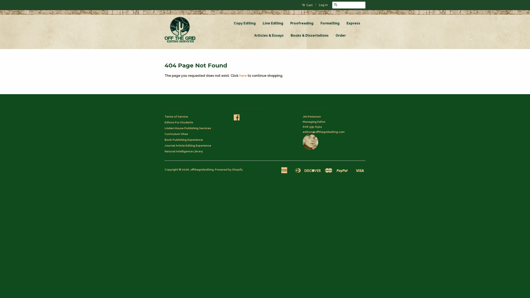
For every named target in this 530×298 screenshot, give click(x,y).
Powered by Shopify (229, 169)
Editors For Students (179, 122)
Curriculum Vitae (176, 134)
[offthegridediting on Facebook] (237, 118)
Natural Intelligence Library (184, 151)
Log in (323, 5)
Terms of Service (176, 116)
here (243, 76)
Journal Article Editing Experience (188, 145)
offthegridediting (202, 169)
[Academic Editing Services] (310, 148)
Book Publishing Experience (184, 139)
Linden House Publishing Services (188, 128)
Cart (309, 5)
